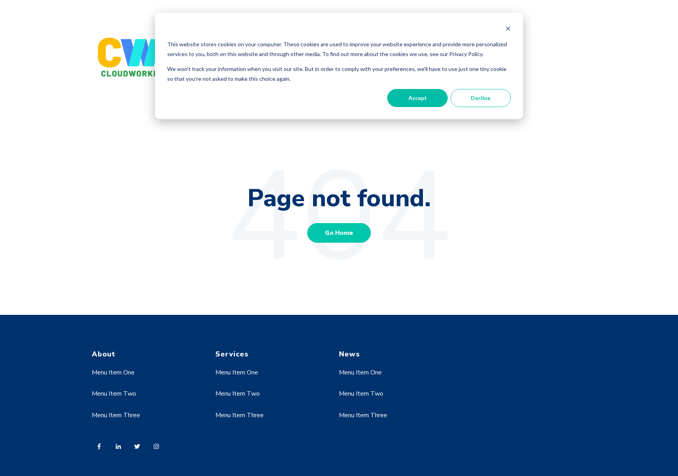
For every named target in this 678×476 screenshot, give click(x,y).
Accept (417, 97)
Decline (480, 97)
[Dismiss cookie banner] (508, 30)
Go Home (339, 233)
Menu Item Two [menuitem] (114, 393)
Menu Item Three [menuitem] (116, 415)
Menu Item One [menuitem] (113, 372)
